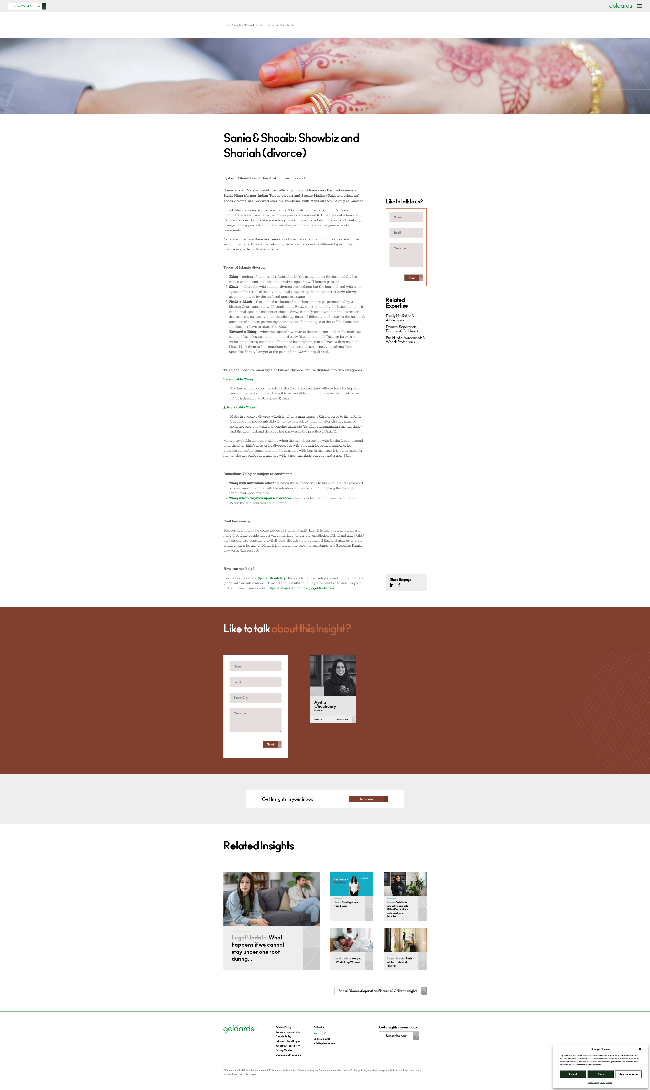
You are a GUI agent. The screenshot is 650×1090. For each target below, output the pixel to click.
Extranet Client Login (288, 1041)
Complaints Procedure (288, 1054)
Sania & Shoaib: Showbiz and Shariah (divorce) (272, 25)
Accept (573, 1074)
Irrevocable (241, 407)
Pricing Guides (284, 1050)
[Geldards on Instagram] (325, 1033)
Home (227, 25)
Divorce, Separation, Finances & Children (401, 329)
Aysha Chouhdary (272, 578)
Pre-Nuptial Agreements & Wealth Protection (405, 339)
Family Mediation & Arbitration (400, 318)
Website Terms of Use (288, 1032)
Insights (238, 25)
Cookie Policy (593, 1083)
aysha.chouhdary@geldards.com (309, 588)
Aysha (274, 588)
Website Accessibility (288, 1045)
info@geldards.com (325, 1043)
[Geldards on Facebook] (399, 585)
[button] (640, 1049)
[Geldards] (620, 6)
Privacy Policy (606, 1083)
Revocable (239, 379)
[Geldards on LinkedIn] (391, 585)
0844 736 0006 (322, 1038)
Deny (601, 1074)
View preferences (628, 1074)
